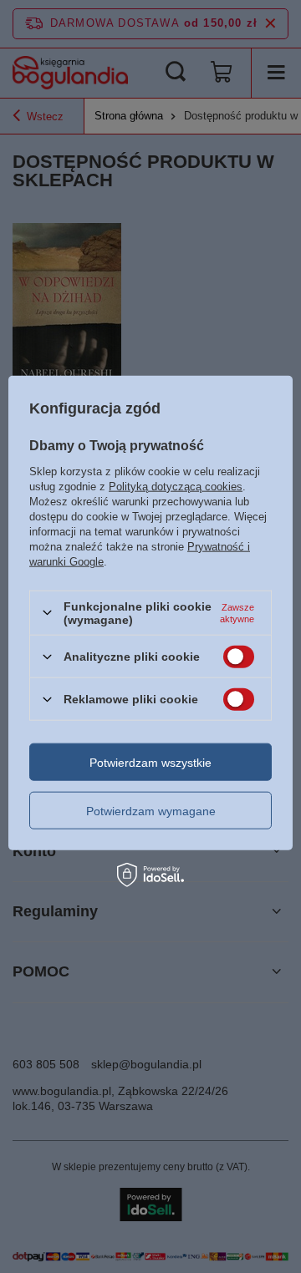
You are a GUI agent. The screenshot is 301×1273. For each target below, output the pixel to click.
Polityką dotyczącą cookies (175, 485)
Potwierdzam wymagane (151, 810)
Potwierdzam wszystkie (150, 761)
